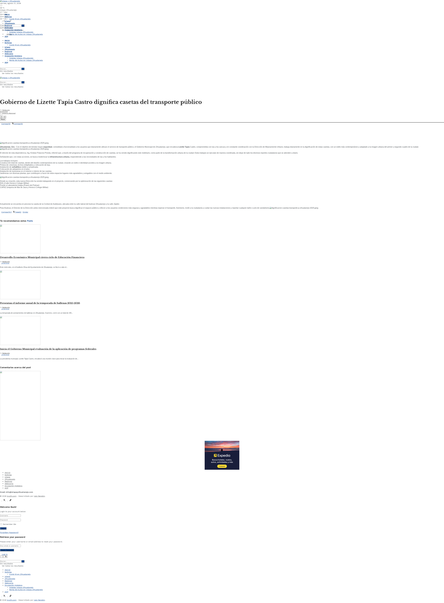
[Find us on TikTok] (10, 21)
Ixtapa (7, 21)
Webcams (9, 28)
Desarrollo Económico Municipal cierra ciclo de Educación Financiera (42, 257)
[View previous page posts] (0, 363)
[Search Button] (0, 23)
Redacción (6, 110)
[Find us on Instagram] (7, 500)
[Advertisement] (42, 134)
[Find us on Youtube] (9, 500)
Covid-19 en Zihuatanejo (20, 19)
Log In (4, 554)
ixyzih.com (11, 496)
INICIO (7, 15)
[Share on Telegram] (2, 126)
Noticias (8, 17)
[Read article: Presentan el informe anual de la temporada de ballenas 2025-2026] (222, 285)
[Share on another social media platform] (0, 128)
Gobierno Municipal (8, 113)
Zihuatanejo (10, 23)
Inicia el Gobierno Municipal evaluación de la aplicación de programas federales (48, 349)
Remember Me (9, 524)
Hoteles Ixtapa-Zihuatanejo (21, 32)
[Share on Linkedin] (3, 126)
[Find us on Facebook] (1, 21)
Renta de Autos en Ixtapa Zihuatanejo (26, 34)
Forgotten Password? (9, 532)
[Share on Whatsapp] (23, 124)
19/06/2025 (4, 111)
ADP (6, 36)
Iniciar (9, 34)
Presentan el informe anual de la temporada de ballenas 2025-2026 (40, 303)
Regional (8, 26)
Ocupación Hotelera (13, 30)
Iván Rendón (39, 496)
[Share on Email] (0, 126)
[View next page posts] (2, 363)
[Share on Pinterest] (5, 126)
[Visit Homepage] (10, 1)
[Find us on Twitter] (4, 21)
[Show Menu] (0, 75)
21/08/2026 (5, 263)
